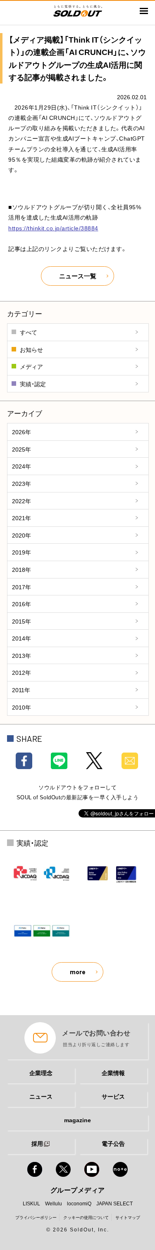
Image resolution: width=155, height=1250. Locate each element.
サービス (113, 1096)
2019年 (21, 552)
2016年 (21, 604)
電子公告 (113, 1143)
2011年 (21, 690)
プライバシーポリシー (36, 1217)
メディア (31, 366)
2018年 (21, 569)
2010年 (21, 707)
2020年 (21, 535)
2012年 (21, 672)
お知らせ (31, 349)
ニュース (40, 1096)
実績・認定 (33, 384)
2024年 (21, 466)
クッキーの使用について (86, 1217)
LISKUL (31, 1203)
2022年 (21, 501)
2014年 (21, 638)
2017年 (21, 587)
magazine (77, 1120)
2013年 (21, 655)
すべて (28, 332)
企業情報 (113, 1072)
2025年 (21, 449)
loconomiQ (79, 1203)
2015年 (21, 621)
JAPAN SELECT (114, 1203)
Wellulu (53, 1203)
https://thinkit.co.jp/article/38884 (53, 228)
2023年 (21, 483)
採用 (37, 1143)
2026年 (21, 432)
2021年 (21, 518)
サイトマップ (127, 1217)
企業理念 (40, 1072)
